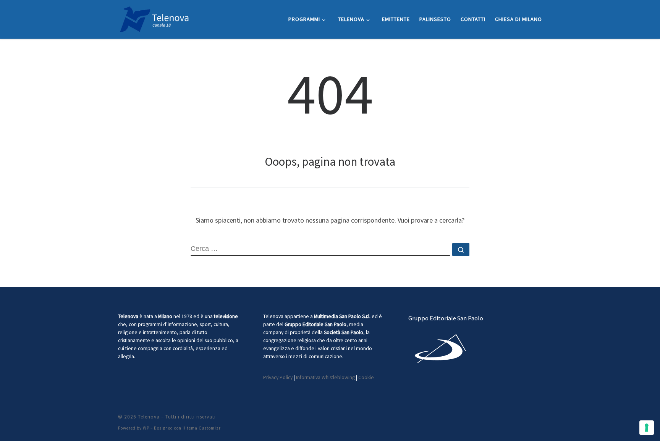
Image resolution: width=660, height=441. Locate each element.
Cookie (366, 377)
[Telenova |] (154, 17)
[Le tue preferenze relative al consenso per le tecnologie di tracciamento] (646, 427)
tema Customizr (204, 428)
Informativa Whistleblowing (325, 377)
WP (146, 428)
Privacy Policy (278, 377)
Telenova (149, 417)
